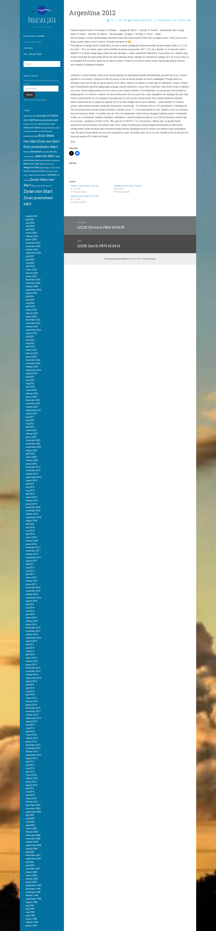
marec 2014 (31, 698)
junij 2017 (30, 567)
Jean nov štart (44, 156)
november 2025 (33, 246)
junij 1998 (30, 909)
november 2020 (33, 443)
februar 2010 (32, 802)
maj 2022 (30, 383)
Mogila (41, 168)
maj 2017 (30, 571)
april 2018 (30, 534)
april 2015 (30, 654)
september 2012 (33, 755)
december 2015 (33, 628)
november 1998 (33, 892)
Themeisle (151, 259)
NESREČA (27, 171)
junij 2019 (30, 487)
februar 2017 (32, 581)
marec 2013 (31, 735)
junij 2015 (30, 648)
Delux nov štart (32, 127)
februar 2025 (32, 273)
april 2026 (30, 229)
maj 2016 (30, 611)
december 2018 (33, 507)
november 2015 (33, 631)
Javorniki (30, 157)
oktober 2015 (32, 634)
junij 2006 (30, 865)
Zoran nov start (46, 186)
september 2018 (33, 517)
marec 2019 (31, 497)
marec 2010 (31, 798)
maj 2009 (30, 822)
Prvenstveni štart (52, 171)
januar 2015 (31, 664)
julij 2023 (30, 336)
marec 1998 (31, 919)
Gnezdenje (35, 151)
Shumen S (44, 175)
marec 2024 (31, 310)
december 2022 (33, 360)
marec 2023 (31, 350)
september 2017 (33, 557)
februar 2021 (32, 433)
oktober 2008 (32, 842)
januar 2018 (31, 544)
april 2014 (30, 694)
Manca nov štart (31, 163)
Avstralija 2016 (44, 115)
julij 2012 (30, 761)
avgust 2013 (31, 721)
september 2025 (33, 253)
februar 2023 (32, 353)
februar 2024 (32, 313)
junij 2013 (30, 725)
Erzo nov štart (49, 141)
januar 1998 (31, 925)
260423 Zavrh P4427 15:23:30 (84, 196)
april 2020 (30, 453)
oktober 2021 (32, 407)
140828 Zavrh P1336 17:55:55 (128, 186)
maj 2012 (30, 768)
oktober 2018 (32, 514)
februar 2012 (32, 778)
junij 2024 (30, 300)
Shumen (37, 175)
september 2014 (33, 678)
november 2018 (33, 510)
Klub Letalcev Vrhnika (34, 36)
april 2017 (30, 574)
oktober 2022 (32, 367)
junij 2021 (30, 420)
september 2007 (33, 858)
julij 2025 (30, 256)
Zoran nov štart (38, 191)
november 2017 (33, 551)
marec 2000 (31, 875)
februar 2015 (32, 661)
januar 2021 (31, 437)
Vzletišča (28, 48)
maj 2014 (30, 691)
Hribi (25, 157)
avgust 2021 (31, 413)
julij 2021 (30, 417)
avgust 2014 (31, 681)
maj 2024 (30, 303)
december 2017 (33, 547)
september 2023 (33, 330)
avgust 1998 (31, 902)
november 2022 (33, 363)
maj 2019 (30, 490)
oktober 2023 (32, 326)
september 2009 (33, 812)
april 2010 (30, 795)
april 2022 (30, 387)
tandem (52, 174)
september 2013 (33, 718)
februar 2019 (32, 500)
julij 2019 (30, 484)
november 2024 (33, 283)
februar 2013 (32, 738)
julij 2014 (30, 684)
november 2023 (33, 323)
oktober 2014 (32, 674)
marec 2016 (31, 617)
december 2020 (33, 440)
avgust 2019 (31, 480)
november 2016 (33, 591)
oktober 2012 (32, 751)
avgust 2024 (31, 293)
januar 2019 (31, 504)
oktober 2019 (32, 474)
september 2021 (33, 410)
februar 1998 (32, 922)
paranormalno (38, 171)
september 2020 (33, 447)
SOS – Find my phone (33, 54)
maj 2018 (30, 531)
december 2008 (33, 835)
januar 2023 (31, 357)
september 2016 (33, 597)
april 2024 (30, 306)
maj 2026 (30, 226)
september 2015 (33, 638)
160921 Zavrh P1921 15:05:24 (84, 186)
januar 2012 (31, 782)
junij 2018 (30, 527)
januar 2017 (31, 584)
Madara (48, 161)
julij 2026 (30, 219)
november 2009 (33, 808)
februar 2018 (32, 541)
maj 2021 (30, 423)
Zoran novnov (36, 186)
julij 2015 (30, 644)
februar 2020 (32, 460)
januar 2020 (31, 464)
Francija (27, 152)
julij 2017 (30, 564)
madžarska (56, 161)
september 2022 (33, 370)
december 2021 (33, 400)
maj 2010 (30, 792)
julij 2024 (30, 296)
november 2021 (33, 403)
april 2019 (30, 494)
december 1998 (33, 889)
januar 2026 (31, 239)
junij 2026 (30, 223)
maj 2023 (30, 343)
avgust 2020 (31, 450)
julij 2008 (30, 852)
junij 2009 (30, 818)
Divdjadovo (27, 131)
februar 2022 (32, 393)
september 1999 (33, 885)
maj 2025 (30, 263)
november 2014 (33, 671)
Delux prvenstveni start (49, 128)
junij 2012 (30, 765)
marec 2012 (31, 775)
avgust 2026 (31, 216)
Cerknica (33, 124)
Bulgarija (27, 124)
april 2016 (30, 614)
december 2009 (33, 805)
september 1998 (33, 899)
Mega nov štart (31, 167)
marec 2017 (31, 577)
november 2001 (33, 868)
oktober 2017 (32, 554)
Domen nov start (38, 131)
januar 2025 (31, 276)
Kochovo (42, 161)
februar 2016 (32, 621)
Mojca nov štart (50, 168)
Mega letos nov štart (47, 164)
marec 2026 (31, 233)
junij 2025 (30, 259)
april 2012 (30, 772)
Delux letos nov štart (46, 124)
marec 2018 (31, 537)
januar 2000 (31, 882)
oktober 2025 (32, 249)
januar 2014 (31, 705)
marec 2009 (31, 828)
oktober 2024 (32, 286)
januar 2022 (31, 397)
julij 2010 (30, 788)
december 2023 (33, 320)
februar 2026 (32, 236)
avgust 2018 (31, 520)
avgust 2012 (31, 758)
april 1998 (30, 915)
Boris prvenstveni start (46, 120)
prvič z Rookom (29, 175)
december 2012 (33, 745)
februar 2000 (32, 879)
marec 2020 (31, 457)
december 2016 (33, 587)
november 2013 (33, 711)
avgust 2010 (31, 785)
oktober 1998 (32, 895)
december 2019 (33, 467)
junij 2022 (30, 380)
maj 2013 (30, 728)
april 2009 (30, 825)
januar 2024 (31, 316)
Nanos (58, 168)
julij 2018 (30, 524)
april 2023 (30, 346)
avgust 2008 (31, 848)
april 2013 (30, 731)
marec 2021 (31, 430)
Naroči (29, 95)
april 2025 (30, 266)
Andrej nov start (30, 116)
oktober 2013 (32, 715)
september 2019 (33, 477)
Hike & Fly (53, 152)
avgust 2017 (31, 561)
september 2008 (33, 845)
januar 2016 (31, 624)
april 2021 (30, 427)
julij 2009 (30, 815)
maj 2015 (30, 651)
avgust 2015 (31, 641)
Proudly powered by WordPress (116, 259)
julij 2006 (30, 862)
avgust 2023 (31, 333)
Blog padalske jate (32, 42)
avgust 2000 (31, 872)
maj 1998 (30, 912)
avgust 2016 (31, 601)
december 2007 (33, 855)
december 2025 (33, 243)
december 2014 (33, 668)
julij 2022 (30, 377)
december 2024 (33, 279)
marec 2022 (31, 390)
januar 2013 (31, 741)
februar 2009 (32, 832)
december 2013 (33, 708)
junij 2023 (30, 340)
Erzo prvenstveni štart (41, 147)
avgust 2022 (31, 373)
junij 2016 (30, 607)
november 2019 (33, 470)
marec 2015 (31, 658)
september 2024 (33, 290)
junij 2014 (30, 688)
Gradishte (45, 152)
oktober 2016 (32, 594)
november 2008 (33, 838)
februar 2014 (32, 701)
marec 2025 (31, 269)
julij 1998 (30, 905)
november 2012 (33, 748)
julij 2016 (30, 604)
